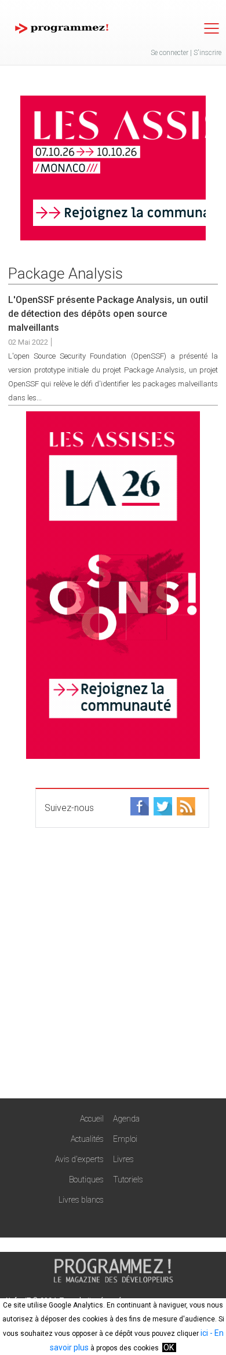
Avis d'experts (79, 1159)
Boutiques (86, 1179)
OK (168, 1347)
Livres (123, 1159)
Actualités (87, 1139)
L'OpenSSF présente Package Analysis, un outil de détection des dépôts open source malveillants (108, 313)
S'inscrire (207, 53)
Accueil (92, 1118)
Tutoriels (128, 1179)
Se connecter (169, 53)
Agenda (126, 1118)
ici (204, 1333)
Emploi (125, 1139)
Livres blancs (81, 1199)
